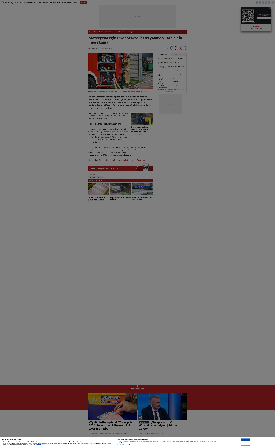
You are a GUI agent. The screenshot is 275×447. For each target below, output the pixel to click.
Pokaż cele (245, 444)
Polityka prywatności (40, 444)
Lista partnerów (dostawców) (123, 444)
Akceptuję (245, 439)
